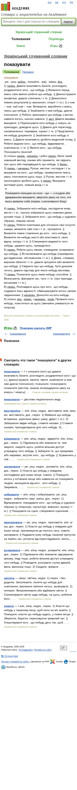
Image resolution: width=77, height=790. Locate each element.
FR (71, 3)
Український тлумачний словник (38, 32)
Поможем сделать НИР (36, 328)
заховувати (12, 466)
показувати (12, 371)
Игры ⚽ (56, 46)
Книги (21, 46)
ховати (9, 606)
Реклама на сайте (43, 650)
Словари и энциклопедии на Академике (34, 14)
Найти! (68, 21)
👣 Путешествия (9, 656)
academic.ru (15, 6)
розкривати (12, 550)
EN (49, 3)
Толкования (20, 39)
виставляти (12, 410)
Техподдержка (25, 650)
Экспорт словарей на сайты (15, 661)
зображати (11, 494)
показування (18, 333)
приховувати (13, 522)
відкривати (12, 438)
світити (9, 578)
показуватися (61, 333)
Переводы (56, 39)
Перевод (28, 71)
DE (57, 3)
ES (64, 3)
